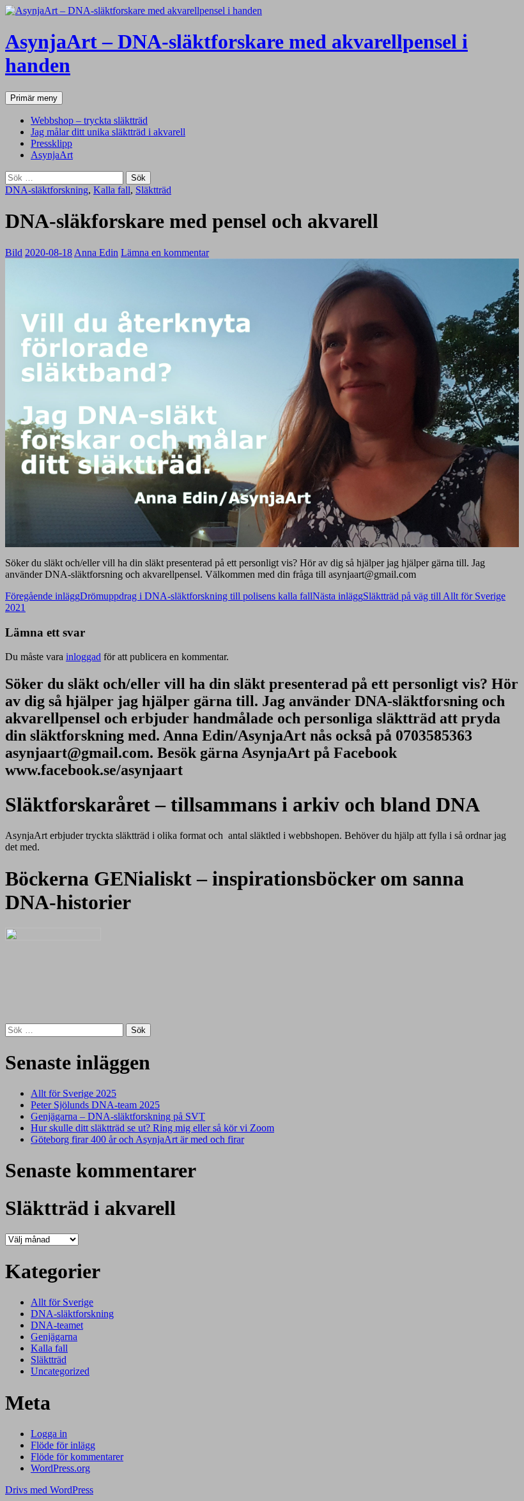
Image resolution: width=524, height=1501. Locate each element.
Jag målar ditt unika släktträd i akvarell (108, 131)
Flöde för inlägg (63, 1445)
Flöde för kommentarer (77, 1456)
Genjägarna (54, 1336)
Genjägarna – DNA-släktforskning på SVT (118, 1116)
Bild (13, 252)
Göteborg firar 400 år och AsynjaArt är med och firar (137, 1139)
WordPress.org (60, 1468)
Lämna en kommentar (165, 252)
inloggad (83, 656)
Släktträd (153, 190)
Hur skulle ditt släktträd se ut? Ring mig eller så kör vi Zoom (152, 1127)
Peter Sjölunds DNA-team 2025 (95, 1104)
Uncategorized (60, 1371)
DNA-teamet (57, 1325)
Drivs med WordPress (49, 1489)
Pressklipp (51, 143)
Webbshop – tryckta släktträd (89, 120)
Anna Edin (96, 252)
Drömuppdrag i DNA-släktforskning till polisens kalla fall (158, 596)
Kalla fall (111, 190)
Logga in (49, 1433)
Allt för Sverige (62, 1302)
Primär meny (34, 98)
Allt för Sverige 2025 (73, 1093)
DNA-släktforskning (46, 190)
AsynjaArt (52, 154)
